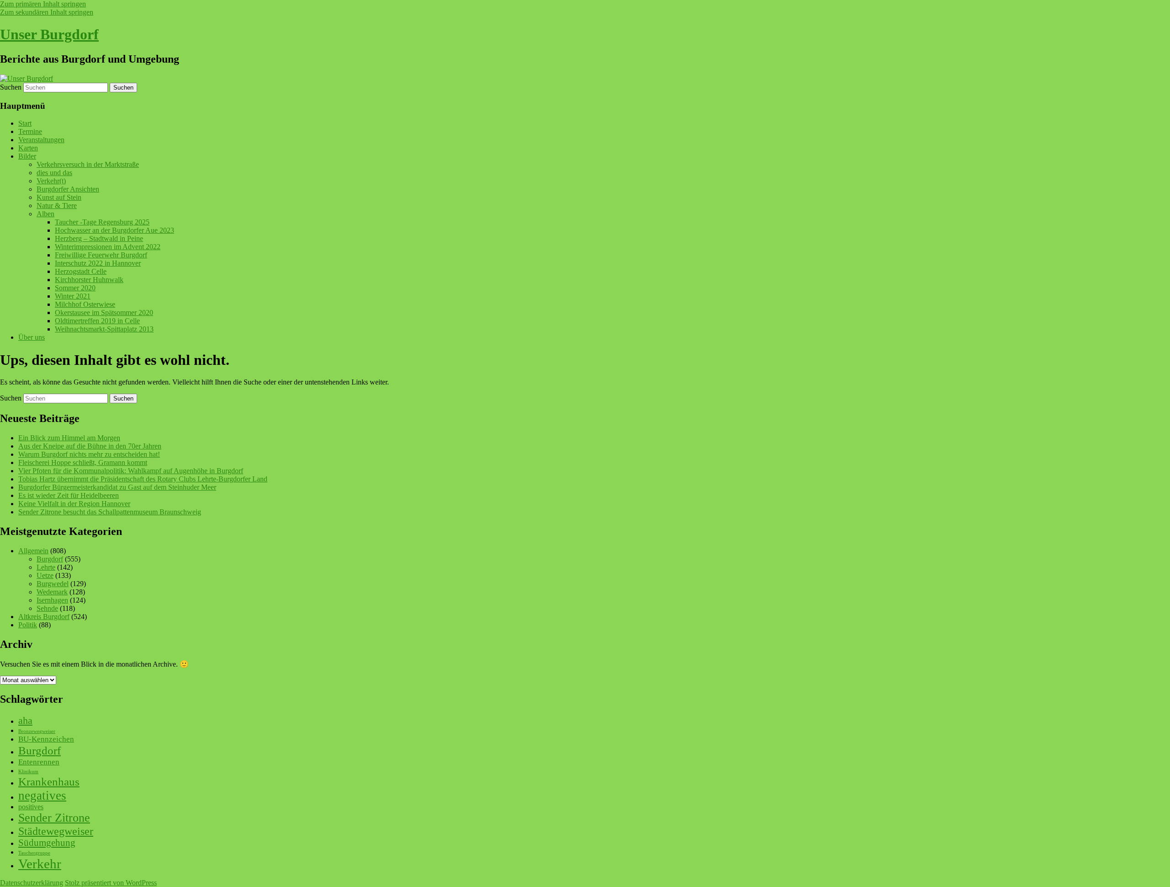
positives (30, 807)
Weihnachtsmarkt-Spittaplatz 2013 (104, 329)
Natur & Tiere (57, 205)
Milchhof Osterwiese (85, 304)
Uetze (45, 575)
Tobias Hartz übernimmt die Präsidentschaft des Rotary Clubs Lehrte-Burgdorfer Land (142, 479)
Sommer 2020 (75, 288)
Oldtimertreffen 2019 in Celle (97, 321)
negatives (42, 795)
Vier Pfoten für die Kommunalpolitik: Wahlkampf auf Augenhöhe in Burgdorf (130, 471)
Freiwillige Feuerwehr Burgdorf (101, 255)
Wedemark (52, 592)
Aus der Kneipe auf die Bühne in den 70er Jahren (89, 446)
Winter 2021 (72, 296)
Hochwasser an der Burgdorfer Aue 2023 (114, 230)
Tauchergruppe (34, 852)
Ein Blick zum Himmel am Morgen (69, 438)
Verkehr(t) (51, 181)
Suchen (10, 87)
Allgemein (33, 551)
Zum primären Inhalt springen (43, 4)
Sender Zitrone (54, 817)
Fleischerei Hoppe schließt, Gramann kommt (82, 462)
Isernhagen (52, 600)
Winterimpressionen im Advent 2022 (107, 247)
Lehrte (46, 567)
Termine (30, 131)
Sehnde (47, 608)
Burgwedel (53, 584)
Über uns (31, 337)
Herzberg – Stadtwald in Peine (99, 238)
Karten (28, 148)
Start (25, 123)
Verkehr (39, 863)
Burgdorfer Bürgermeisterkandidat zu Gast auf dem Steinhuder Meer (117, 487)
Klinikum (28, 771)
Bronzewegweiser (36, 731)
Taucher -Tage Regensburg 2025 (102, 222)
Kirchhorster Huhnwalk (89, 279)
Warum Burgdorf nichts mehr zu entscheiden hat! (89, 454)
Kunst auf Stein (59, 197)
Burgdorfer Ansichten (68, 189)
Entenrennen (38, 762)
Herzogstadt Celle (80, 271)
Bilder (27, 156)
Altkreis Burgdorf (43, 616)
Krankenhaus (49, 781)
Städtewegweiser (55, 831)
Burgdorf (50, 559)
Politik (27, 625)
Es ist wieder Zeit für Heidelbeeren (68, 495)
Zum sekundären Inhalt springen (46, 12)
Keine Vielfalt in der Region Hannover (74, 504)
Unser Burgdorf (49, 34)
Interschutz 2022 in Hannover (98, 263)
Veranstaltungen (41, 140)
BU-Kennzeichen (46, 739)
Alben (45, 214)
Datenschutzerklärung (31, 883)
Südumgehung (46, 843)
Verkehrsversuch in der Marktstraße (88, 164)
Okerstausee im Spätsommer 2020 (104, 312)
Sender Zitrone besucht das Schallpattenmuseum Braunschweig (109, 512)
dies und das (54, 172)
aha (25, 720)
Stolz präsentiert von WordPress (111, 883)
